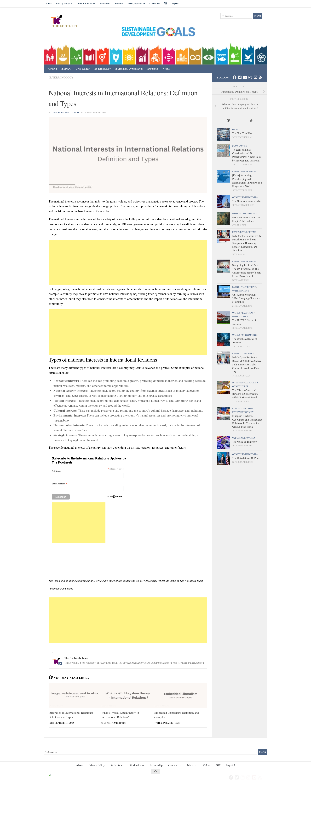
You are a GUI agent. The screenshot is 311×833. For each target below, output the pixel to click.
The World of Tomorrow (244, 441)
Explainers (152, 68)
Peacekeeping (248, 171)
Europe (249, 408)
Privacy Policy (63, 3)
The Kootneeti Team (65, 112)
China (255, 382)
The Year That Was (242, 133)
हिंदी (165, 3)
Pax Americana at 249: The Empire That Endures (246, 219)
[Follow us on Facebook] (234, 77)
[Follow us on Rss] (260, 77)
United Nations (240, 290)
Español (175, 3)
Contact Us (155, 3)
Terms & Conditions (85, 3)
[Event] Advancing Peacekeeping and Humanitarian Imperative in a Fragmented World (247, 180)
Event (235, 171)
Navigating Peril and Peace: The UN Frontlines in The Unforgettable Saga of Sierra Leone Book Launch (246, 270)
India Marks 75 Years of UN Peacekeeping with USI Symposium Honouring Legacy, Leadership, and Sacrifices (246, 243)
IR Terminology (102, 68)
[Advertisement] (128, 262)
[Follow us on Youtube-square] (255, 77)
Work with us (136, 765)
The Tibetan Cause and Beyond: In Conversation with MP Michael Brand (245, 393)
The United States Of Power (246, 458)
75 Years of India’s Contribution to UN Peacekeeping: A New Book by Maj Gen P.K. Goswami (246, 155)
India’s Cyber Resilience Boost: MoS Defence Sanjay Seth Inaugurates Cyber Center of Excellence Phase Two (246, 364)
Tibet (245, 386)
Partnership (105, 3)
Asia (247, 382)
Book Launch (239, 145)
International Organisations (129, 68)
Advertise (119, 3)
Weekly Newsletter (136, 3)
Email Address (59, 483)
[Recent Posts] (228, 120)
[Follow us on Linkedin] (245, 77)
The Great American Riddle (246, 201)
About (49, 3)
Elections (247, 312)
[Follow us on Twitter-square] (240, 77)
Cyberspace (247, 353)
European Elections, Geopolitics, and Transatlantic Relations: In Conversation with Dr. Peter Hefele (247, 421)
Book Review (83, 68)
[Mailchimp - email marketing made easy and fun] (114, 497)
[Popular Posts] (251, 120)
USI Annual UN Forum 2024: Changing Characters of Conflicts (246, 298)
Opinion (52, 68)
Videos (166, 68)
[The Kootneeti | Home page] (67, 21)
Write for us (117, 765)
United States (250, 197)
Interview (66, 68)
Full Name (56, 471)
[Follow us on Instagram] (250, 77)
